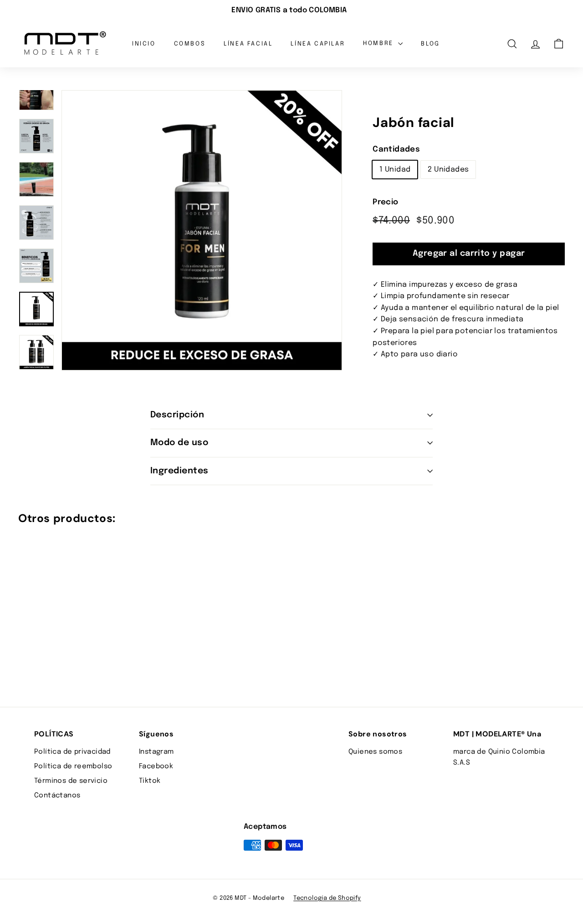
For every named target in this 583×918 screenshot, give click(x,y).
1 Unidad (394, 169)
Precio (385, 202)
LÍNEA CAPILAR (318, 43)
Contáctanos (57, 795)
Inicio (144, 43)
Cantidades (396, 149)
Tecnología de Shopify (327, 898)
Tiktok (149, 781)
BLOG (430, 43)
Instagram (156, 752)
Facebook (156, 766)
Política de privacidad (72, 752)
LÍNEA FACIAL (248, 43)
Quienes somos (375, 752)
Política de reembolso (73, 766)
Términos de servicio (70, 781)
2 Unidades (448, 169)
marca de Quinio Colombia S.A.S (499, 757)
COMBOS (190, 43)
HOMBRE (379, 43)
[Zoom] (202, 230)
